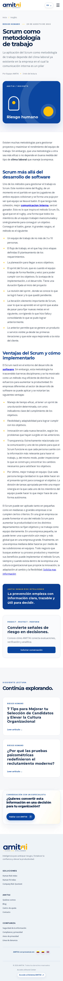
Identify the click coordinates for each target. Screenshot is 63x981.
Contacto (6, 912)
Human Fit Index (9, 880)
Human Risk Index (10, 876)
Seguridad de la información (14, 928)
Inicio (5, 17)
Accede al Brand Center (26, 970)
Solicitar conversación (31, 650)
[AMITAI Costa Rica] (48, 952)
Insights (14, 17)
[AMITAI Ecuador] (43, 952)
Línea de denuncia (10, 940)
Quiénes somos (9, 900)
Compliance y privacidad (13, 932)
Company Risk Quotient (12, 884)
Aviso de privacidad (11, 936)
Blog (4, 904)
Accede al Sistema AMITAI (31, 975)
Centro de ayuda (9, 908)
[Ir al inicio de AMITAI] (11, 5)
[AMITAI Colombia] (38, 952)
